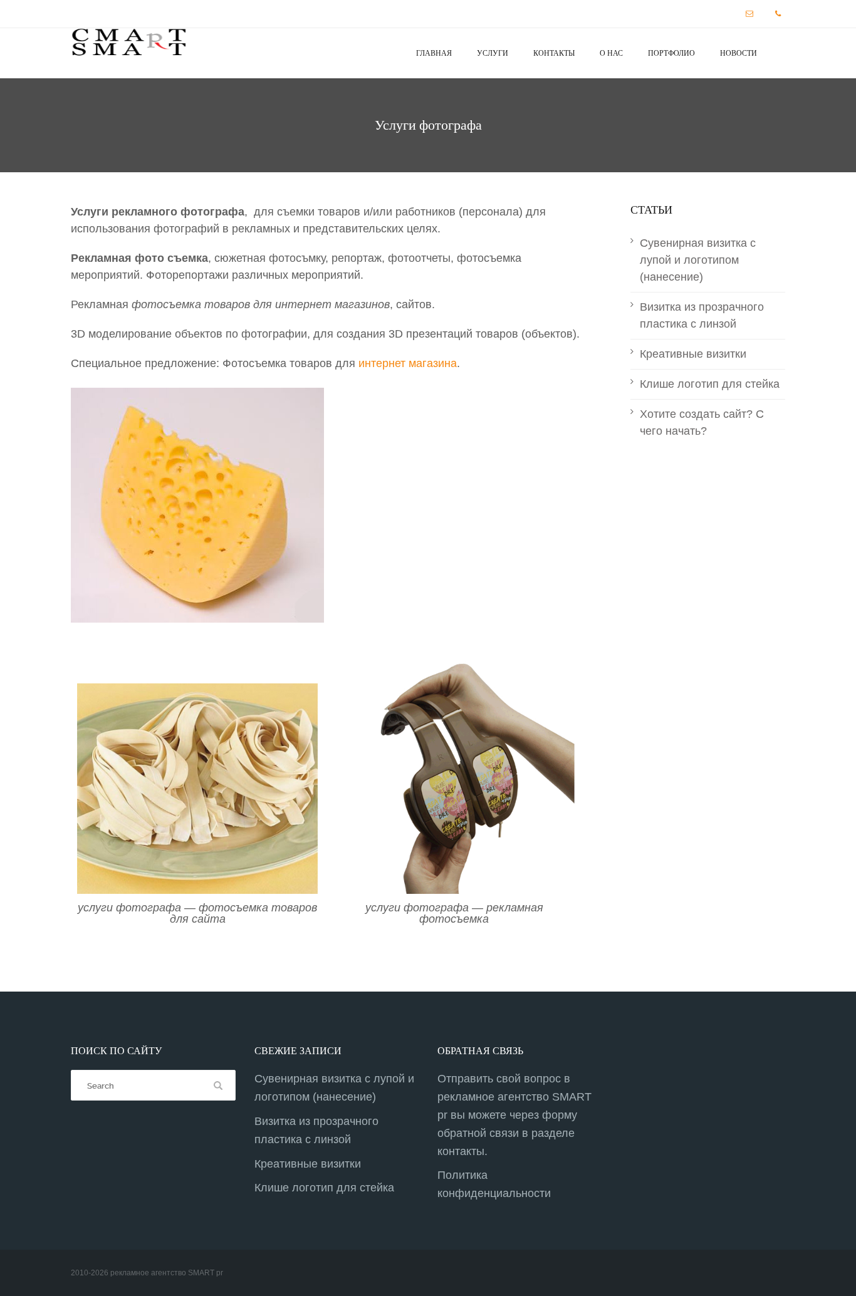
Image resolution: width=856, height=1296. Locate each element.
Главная (434, 53)
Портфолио (671, 53)
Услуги (492, 53)
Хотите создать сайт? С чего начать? (702, 422)
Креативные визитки (693, 354)
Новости (738, 53)
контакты (460, 1151)
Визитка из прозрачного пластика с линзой (702, 315)
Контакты (554, 53)
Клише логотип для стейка (710, 384)
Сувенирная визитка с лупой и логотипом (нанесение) (698, 260)
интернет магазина (407, 363)
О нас (611, 53)
